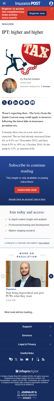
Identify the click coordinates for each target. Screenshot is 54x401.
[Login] (51, 3)
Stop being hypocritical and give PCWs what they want (25, 294)
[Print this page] (32, 102)
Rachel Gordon (32, 79)
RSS (43, 359)
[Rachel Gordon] (9, 85)
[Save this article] (21, 102)
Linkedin (21, 359)
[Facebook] (10, 102)
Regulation (8, 24)
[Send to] (26, 102)
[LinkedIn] (15, 102)
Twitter (16, 359)
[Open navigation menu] (3, 3)
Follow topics (11, 359)
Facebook (32, 359)
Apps (38, 359)
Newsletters (27, 359)
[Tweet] (4, 102)
